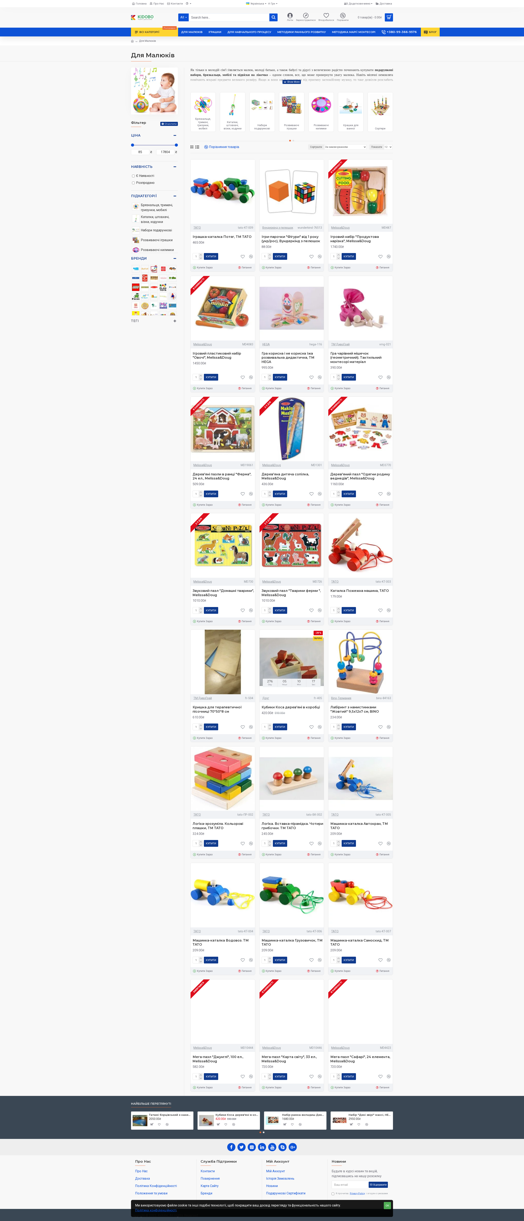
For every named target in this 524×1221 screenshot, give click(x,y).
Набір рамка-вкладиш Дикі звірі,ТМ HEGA (303, 1114)
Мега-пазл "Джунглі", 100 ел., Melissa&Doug (218, 1059)
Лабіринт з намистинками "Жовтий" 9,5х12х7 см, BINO (354, 709)
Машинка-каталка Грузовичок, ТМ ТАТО (292, 942)
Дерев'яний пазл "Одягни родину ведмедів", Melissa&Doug (360, 476)
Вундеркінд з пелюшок (277, 227)
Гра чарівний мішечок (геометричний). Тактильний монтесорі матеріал (356, 358)
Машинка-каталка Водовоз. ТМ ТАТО (221, 942)
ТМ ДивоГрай (340, 344)
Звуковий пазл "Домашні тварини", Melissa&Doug (223, 593)
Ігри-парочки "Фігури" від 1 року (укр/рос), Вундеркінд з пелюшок (291, 239)
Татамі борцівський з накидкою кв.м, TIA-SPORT (170, 1114)
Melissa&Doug (340, 227)
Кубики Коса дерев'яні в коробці (291, 707)
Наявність (141, 167)
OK (387, 1205)
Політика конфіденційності (155, 1210)
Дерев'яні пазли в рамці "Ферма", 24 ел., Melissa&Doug (222, 476)
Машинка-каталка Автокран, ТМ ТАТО (359, 826)
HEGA (266, 344)
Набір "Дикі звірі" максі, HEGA (370, 1114)
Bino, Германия (341, 698)
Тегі (135, 321)
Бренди (139, 258)
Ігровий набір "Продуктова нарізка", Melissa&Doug (354, 239)
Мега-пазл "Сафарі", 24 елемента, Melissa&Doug (360, 1059)
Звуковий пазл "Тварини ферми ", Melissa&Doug (291, 593)
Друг (265, 698)
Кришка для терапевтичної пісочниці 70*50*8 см (217, 709)
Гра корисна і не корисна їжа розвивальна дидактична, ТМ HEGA (288, 358)
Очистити (171, 123)
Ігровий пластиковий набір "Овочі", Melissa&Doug (217, 356)
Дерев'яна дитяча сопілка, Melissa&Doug (285, 476)
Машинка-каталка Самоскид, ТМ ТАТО (359, 942)
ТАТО (197, 227)
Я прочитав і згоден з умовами (362, 1193)
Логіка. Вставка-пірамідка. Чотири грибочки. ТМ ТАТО (292, 826)
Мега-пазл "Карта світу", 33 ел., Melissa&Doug (289, 1059)
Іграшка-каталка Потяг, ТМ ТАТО (222, 237)
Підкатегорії (144, 196)
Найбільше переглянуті (151, 1104)
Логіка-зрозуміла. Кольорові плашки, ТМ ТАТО (218, 826)
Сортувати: (316, 147)
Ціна (135, 135)
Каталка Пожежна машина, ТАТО (359, 591)
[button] (290, 140)
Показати (376, 147)
